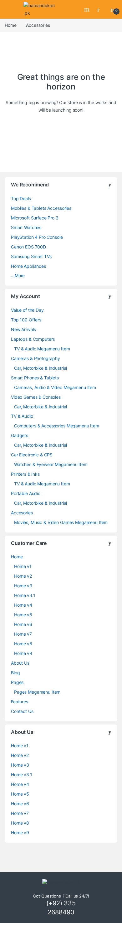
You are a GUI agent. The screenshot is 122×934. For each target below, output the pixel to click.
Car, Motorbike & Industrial (40, 368)
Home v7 (23, 634)
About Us (20, 663)
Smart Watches (26, 227)
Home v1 (23, 566)
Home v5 (23, 614)
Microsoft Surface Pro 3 (34, 217)
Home (10, 25)
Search (87, 9)
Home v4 (23, 605)
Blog (15, 672)
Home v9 (23, 653)
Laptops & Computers (33, 339)
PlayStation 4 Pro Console (37, 237)
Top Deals (21, 198)
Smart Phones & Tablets (35, 377)
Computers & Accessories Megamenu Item (56, 425)
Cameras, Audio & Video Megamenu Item (55, 387)
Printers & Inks (25, 474)
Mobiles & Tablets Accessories (41, 208)
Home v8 (23, 643)
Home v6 (23, 624)
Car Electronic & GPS (32, 454)
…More (18, 275)
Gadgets (19, 435)
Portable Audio (25, 493)
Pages (17, 682)
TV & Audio (22, 416)
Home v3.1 (24, 595)
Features (19, 701)
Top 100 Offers (26, 319)
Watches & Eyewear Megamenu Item (51, 464)
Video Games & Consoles (36, 397)
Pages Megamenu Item (37, 692)
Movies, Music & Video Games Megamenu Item (61, 522)
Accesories (22, 512)
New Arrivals (23, 329)
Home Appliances (28, 266)
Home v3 (23, 585)
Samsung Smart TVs (31, 256)
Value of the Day (27, 310)
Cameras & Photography (35, 358)
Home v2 (23, 576)
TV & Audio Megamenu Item (42, 348)
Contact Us (22, 711)
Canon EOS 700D (28, 246)
